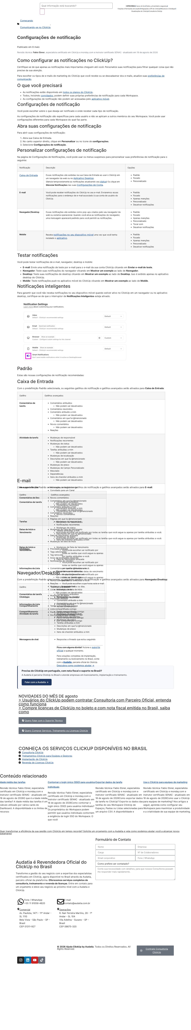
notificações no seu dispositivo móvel (73, 234)
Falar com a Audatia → (37, 682)
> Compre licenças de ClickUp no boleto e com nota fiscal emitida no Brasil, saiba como (94, 710)
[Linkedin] (27, 960)
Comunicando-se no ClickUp (35, 27)
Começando (26, 20)
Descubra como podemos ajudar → (75, 665)
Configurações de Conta (90, 185)
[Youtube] (34, 960)
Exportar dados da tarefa (109, 782)
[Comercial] (18, 909)
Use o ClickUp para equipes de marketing (165, 782)
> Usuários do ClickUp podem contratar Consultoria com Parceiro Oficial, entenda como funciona (95, 702)
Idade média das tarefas (12, 782)
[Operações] (58, 909)
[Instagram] (20, 960)
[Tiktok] (41, 960)
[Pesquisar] (42, 12)
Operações (65, 909)
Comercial (24, 909)
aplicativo (62, 238)
